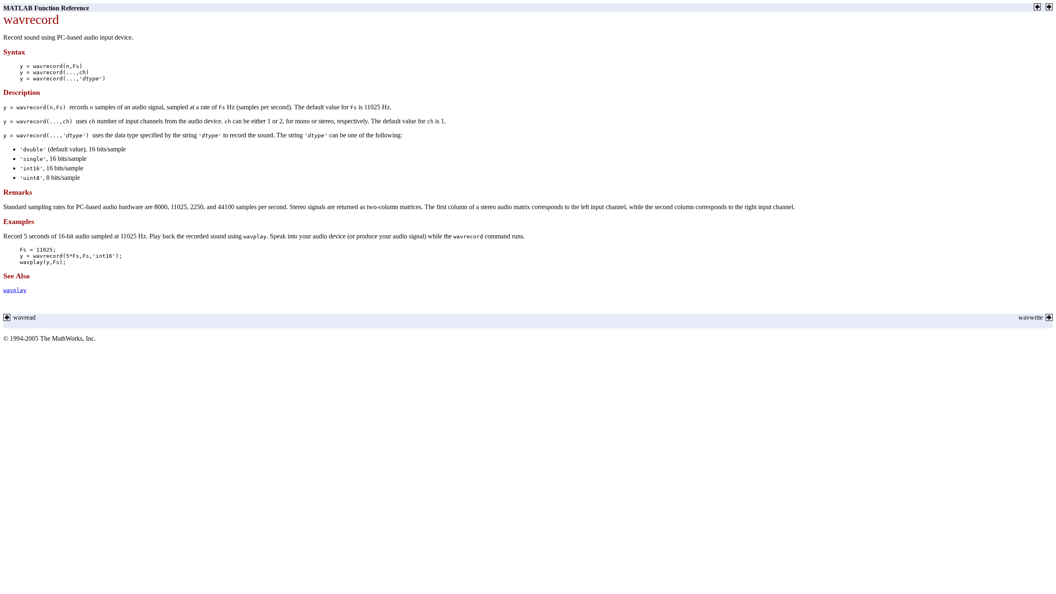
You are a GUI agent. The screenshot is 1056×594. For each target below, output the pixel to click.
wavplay (14, 290)
